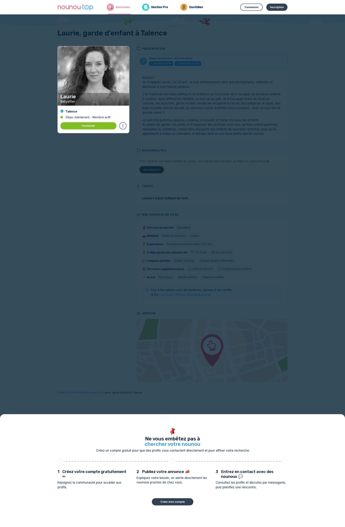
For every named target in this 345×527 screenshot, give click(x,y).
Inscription (277, 7)
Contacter (88, 125)
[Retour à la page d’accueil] (75, 7)
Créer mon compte (172, 501)
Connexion (251, 7)
